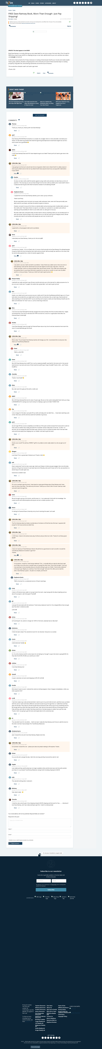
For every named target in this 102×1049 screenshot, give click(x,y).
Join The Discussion (39, 115)
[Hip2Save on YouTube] (85, 3)
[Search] (57, 3)
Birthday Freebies (40, 1019)
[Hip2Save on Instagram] (82, 3)
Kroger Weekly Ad (40, 1030)
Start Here (49, 1005)
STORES (42, 3)
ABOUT (54, 3)
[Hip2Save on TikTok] (91, 3)
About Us (49, 1007)
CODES (37, 3)
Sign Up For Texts (51, 1011)
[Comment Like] (19, 130)
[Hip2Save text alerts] (74, 3)
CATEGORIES (48, 3)
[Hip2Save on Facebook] (77, 3)
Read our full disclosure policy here (28, 23)
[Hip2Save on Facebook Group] (80, 3)
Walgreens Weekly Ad (40, 1026)
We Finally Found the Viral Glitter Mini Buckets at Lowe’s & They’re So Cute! (31, 103)
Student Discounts (40, 1009)
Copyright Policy (62, 1016)
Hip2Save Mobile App (51, 1014)
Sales (14, 10)
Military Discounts (40, 1007)
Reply (15, 130)
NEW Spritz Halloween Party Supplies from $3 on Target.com (62, 103)
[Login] (95, 3)
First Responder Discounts (39, 1014)
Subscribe (51, 890)
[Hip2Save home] (9, 3)
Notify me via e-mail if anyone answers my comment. (21, 840)
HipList (69, 26)
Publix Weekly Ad (40, 1028)
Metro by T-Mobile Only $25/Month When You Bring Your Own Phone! (46, 103)
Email (10, 834)
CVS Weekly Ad (39, 1023)
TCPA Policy (61, 1014)
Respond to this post (13, 816)
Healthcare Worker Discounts (40, 1017)
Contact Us (50, 1016)
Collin (11, 19)
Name (10, 829)
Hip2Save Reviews (52, 1022)
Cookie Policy (28, 1021)
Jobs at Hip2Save (51, 1018)
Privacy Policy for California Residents (63, 1012)
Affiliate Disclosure (63, 1007)
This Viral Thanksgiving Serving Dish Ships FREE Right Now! (16, 102)
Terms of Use (61, 1005)
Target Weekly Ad (40, 1021)
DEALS (32, 3)
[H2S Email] (67, 22)
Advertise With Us (51, 1020)
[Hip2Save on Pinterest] (88, 3)
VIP (29, 3)
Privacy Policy (62, 1009)
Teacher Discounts (40, 1005)
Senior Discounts (40, 1011)
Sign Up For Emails (52, 1009)
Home (10, 10)
